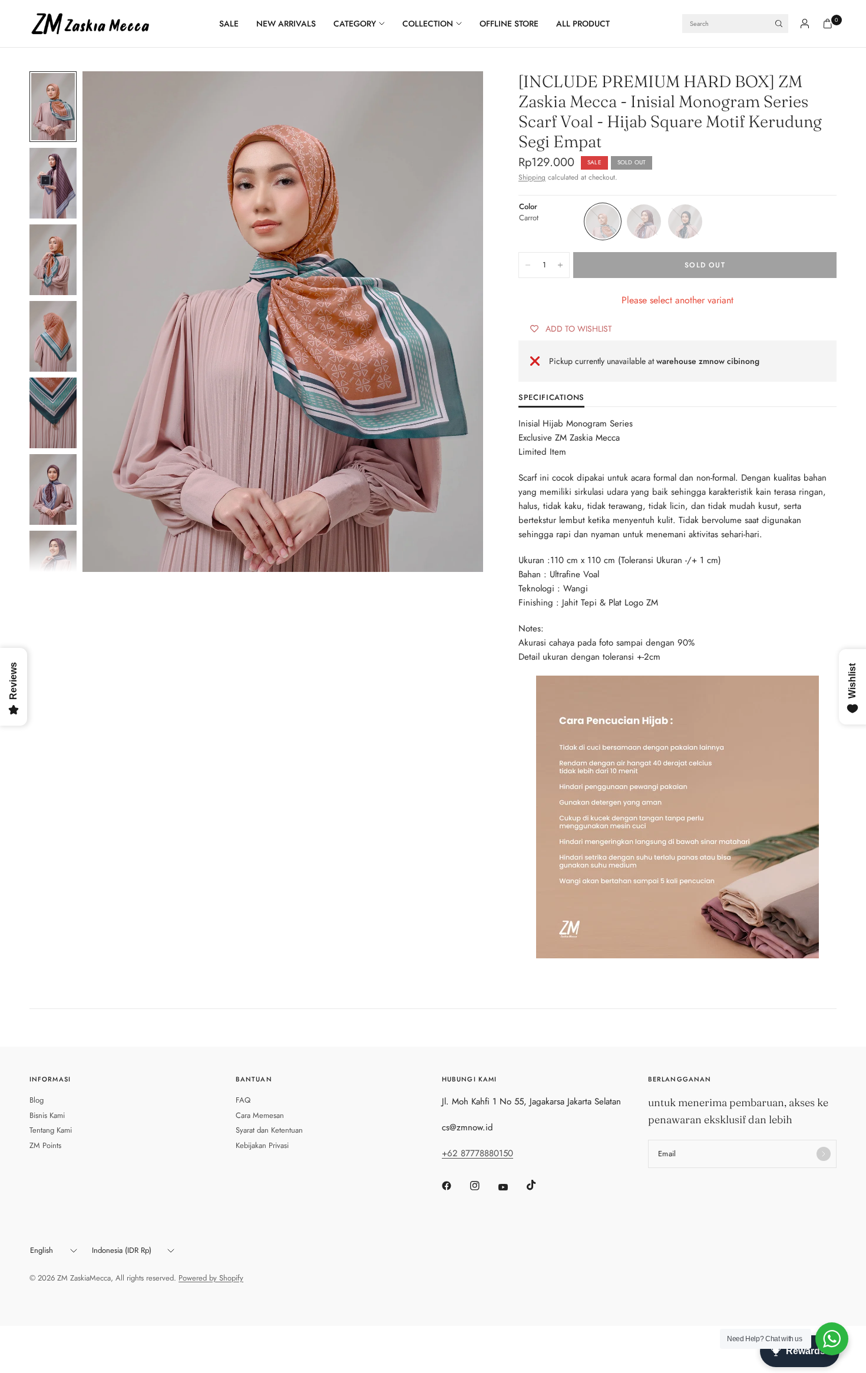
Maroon (644, 221)
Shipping (532, 177)
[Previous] (112, 321)
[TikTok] (540, 1185)
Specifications (551, 398)
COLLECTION (427, 23)
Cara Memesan (260, 1115)
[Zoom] (458, 96)
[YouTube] (511, 1187)
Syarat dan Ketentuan (269, 1130)
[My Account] (804, 23)
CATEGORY (354, 23)
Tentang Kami (50, 1130)
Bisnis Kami (47, 1115)
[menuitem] (233, 23)
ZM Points (45, 1145)
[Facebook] (455, 1186)
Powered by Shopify (211, 1277)
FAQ (243, 1100)
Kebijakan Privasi (262, 1145)
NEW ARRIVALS (286, 23)
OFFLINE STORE (509, 23)
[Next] (453, 321)
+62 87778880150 (477, 1153)
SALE (229, 23)
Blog (36, 1100)
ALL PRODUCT (583, 23)
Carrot (603, 221)
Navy (685, 221)
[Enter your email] (824, 1154)
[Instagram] (483, 1186)
